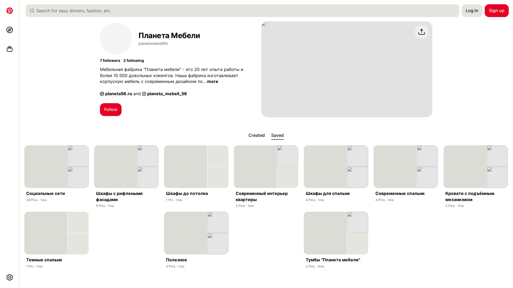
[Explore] (9, 29)
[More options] (9, 277)
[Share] (421, 32)
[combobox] (244, 10)
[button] (110, 60)
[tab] (256, 135)
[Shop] (9, 49)
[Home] (9, 10)
